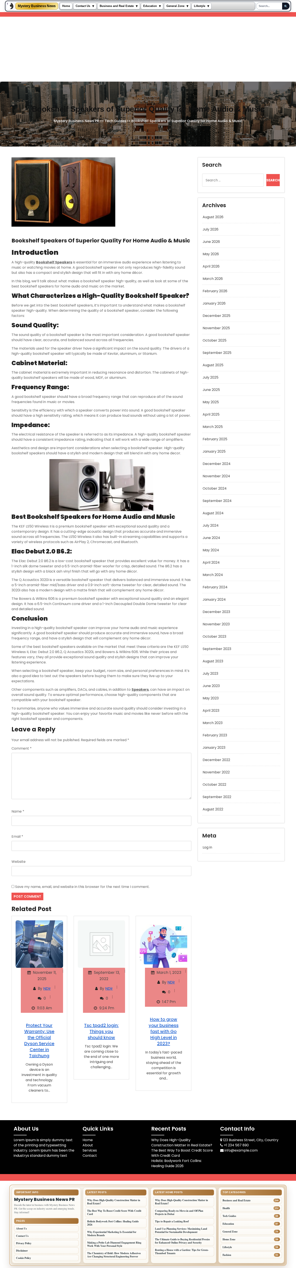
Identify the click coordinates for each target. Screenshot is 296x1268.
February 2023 (215, 735)
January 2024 (214, 599)
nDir (47, 988)
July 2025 (210, 377)
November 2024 (216, 476)
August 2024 (213, 513)
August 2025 (213, 365)
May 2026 (211, 254)
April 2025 (211, 414)
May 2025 (211, 402)
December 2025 (216, 315)
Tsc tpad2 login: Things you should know (101, 1031)
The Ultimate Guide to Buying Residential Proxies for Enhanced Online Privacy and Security (182, 1240)
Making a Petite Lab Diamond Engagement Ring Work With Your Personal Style (114, 1244)
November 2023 (216, 624)
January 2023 (214, 747)
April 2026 (211, 266)
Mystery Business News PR (76, 121)
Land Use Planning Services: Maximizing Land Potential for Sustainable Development (181, 1230)
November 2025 (216, 328)
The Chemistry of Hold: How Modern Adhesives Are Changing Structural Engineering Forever (114, 1254)
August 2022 (213, 809)
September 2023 (217, 648)
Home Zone (229, 1239)
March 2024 (213, 574)
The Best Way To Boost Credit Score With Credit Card (114, 1212)
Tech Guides (116, 121)
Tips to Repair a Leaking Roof (172, 1221)
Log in (207, 847)
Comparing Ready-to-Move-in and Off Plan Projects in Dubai (179, 1212)
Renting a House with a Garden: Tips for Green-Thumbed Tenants (182, 1251)
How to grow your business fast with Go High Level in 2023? (164, 1031)
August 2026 (213, 217)
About (88, 1145)
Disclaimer (22, 1250)
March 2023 (213, 722)
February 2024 (215, 587)
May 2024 (211, 550)
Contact (90, 1155)
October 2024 (215, 488)
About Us (21, 1228)
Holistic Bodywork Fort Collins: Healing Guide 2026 (176, 1163)
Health (226, 1208)
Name (17, 811)
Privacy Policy (23, 1243)
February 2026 (215, 291)
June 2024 (211, 537)
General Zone (175, 6)
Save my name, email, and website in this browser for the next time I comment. (82, 886)
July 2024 (211, 525)
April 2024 (211, 562)
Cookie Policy (23, 1258)
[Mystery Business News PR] (10, 6)
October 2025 (214, 340)
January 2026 (214, 303)
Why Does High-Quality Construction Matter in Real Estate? (181, 1142)
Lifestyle (199, 6)
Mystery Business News (37, 6)
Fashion (227, 1255)
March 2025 (213, 426)
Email (17, 836)
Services (90, 1150)
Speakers (140, 689)
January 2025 (214, 451)
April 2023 (211, 710)
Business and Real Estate (117, 6)
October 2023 (214, 636)
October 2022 (214, 784)
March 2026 (213, 278)
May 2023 (211, 698)
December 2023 (216, 611)
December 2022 (216, 759)
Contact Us (83, 6)
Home (66, 6)
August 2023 (213, 661)
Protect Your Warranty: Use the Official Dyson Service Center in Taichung (39, 1040)
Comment (21, 748)
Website (18, 861)
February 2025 (215, 439)
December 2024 (217, 463)
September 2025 (217, 352)
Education (150, 6)
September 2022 (217, 796)
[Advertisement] (148, 49)
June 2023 (211, 685)
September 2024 (217, 500)
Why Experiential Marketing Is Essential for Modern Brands (111, 1233)
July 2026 (210, 229)
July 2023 (210, 673)
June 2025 (211, 389)
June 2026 (211, 241)
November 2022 (216, 772)
